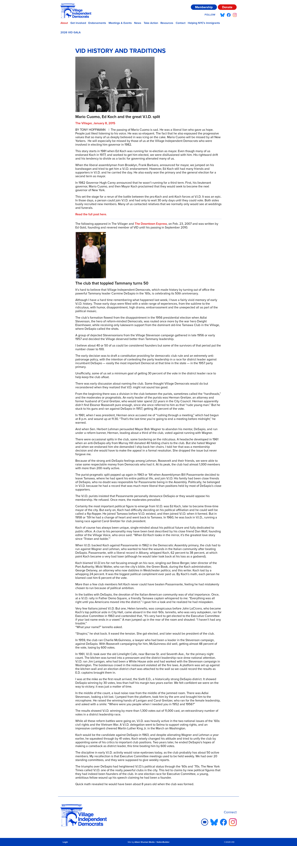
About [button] (64, 23)
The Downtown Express (151, 223)
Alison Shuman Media (144, 842)
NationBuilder (163, 842)
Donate (227, 7)
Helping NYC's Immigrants (204, 23)
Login (65, 842)
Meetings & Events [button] (120, 23)
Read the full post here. (91, 214)
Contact (180, 23)
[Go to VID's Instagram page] (235, 14)
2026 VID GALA (70, 32)
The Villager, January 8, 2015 (95, 123)
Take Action (151, 23)
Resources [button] (166, 23)
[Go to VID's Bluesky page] (222, 14)
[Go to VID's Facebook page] (229, 14)
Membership (204, 7)
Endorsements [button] (97, 23)
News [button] (137, 23)
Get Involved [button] (78, 23)
